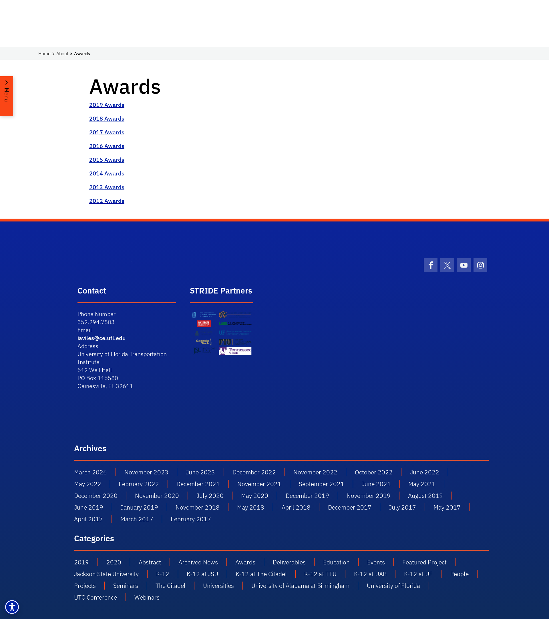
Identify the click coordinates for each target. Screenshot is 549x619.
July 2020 (210, 496)
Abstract (150, 562)
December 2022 (254, 472)
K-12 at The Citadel (261, 574)
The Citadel (171, 586)
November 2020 (157, 496)
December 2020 (96, 496)
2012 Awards (106, 201)
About (62, 53)
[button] (12, 607)
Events (376, 562)
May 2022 (87, 484)
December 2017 (349, 507)
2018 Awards (106, 118)
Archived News (198, 562)
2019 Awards (106, 105)
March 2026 (90, 472)
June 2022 (424, 472)
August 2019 (425, 496)
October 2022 (374, 472)
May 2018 (250, 507)
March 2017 (136, 519)
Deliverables (289, 562)
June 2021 (376, 484)
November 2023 (146, 472)
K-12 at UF (418, 574)
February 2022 (139, 484)
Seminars (125, 586)
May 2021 (421, 484)
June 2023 (200, 472)
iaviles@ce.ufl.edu (101, 338)
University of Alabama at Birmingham (300, 586)
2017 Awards (106, 132)
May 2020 (254, 496)
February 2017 (191, 519)
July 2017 (402, 507)
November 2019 (369, 496)
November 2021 (259, 484)
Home (44, 53)
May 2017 (447, 507)
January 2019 (139, 507)
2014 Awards (106, 173)
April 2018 (296, 507)
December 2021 (198, 484)
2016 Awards (106, 146)
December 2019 (307, 496)
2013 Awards (106, 187)
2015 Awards (106, 159)
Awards (245, 562)
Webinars (147, 597)
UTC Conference (95, 597)
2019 (81, 562)
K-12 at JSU (202, 574)
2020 (113, 562)
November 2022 (315, 472)
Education (336, 562)
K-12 (162, 574)
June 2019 (88, 507)
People (459, 574)
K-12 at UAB (370, 574)
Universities (218, 586)
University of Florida (393, 586)
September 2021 (321, 484)
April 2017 (88, 519)
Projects (85, 586)
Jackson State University (106, 574)
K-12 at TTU (320, 574)
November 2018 (198, 507)
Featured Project (424, 562)
